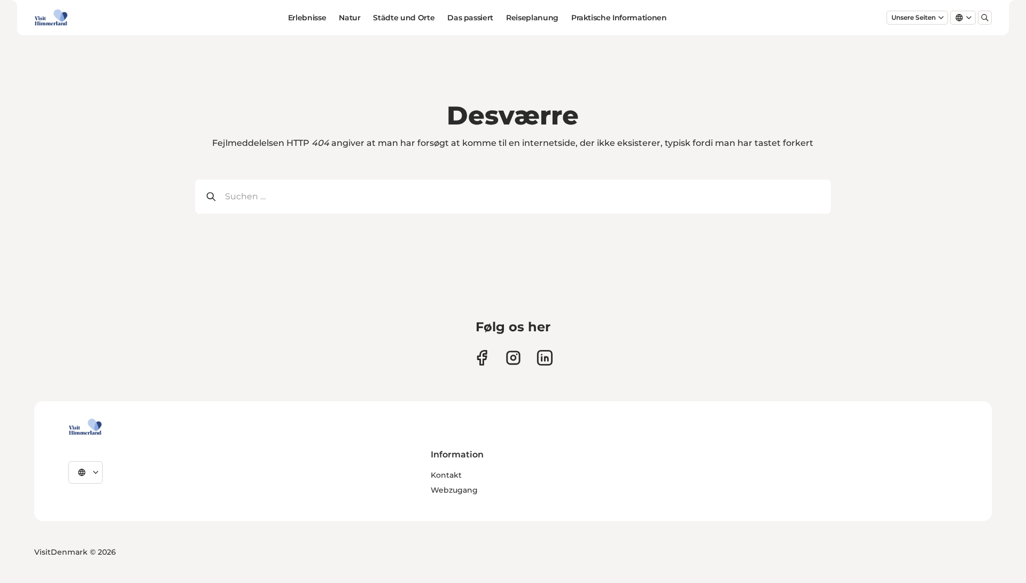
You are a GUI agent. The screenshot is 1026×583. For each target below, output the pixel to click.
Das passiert (470, 17)
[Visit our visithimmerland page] (481, 357)
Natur (349, 17)
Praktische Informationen (619, 17)
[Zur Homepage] (51, 17)
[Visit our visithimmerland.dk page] (513, 357)
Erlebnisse (307, 17)
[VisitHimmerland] (85, 427)
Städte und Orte (403, 17)
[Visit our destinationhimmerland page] (544, 357)
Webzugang (454, 490)
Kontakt (446, 475)
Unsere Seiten (913, 17)
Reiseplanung (532, 17)
